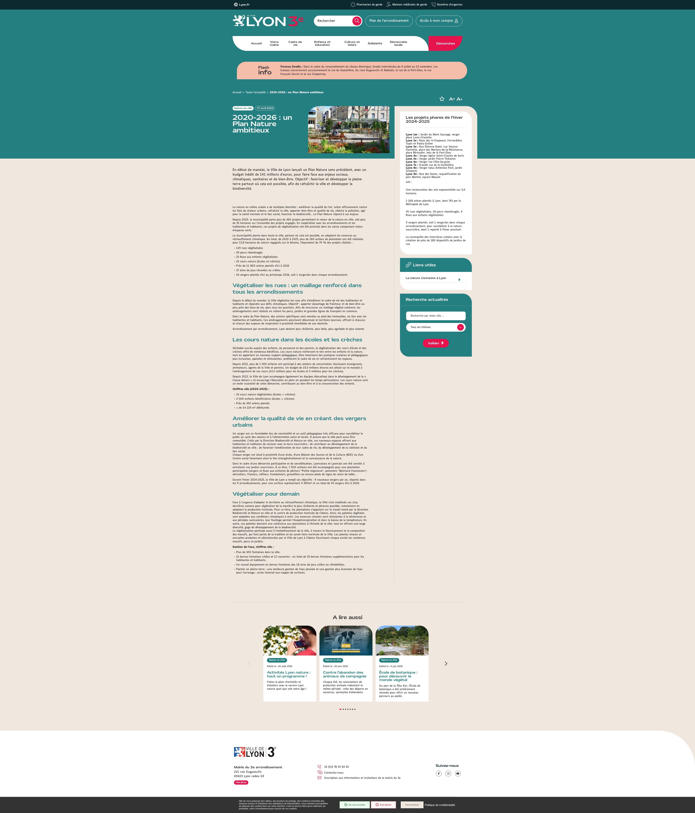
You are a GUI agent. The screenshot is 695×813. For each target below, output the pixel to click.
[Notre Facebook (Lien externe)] (439, 773)
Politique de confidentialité (440, 804)
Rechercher (326, 20)
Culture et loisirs (352, 43)
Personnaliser (412, 805)
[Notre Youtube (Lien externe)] (458, 773)
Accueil (256, 43)
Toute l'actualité (256, 92)
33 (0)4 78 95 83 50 (336, 767)
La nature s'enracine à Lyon (426, 278)
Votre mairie (274, 43)
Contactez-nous (334, 773)
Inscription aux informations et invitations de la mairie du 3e (362, 778)
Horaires (241, 782)
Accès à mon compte (436, 20)
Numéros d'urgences (449, 4)
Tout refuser (385, 805)
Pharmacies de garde (369, 4)
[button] (442, 99)
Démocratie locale (398, 43)
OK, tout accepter (356, 805)
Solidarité (375, 43)
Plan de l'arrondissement (389, 20)
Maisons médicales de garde (409, 4)
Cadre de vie (295, 43)
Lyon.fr (244, 4)
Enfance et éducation (322, 43)
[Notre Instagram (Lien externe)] (448, 773)
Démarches (445, 43)
